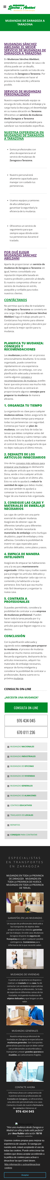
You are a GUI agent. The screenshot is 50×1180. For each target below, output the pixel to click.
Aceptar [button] (25, 1175)
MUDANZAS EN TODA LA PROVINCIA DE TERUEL (25, 886)
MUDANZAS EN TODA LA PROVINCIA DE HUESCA (24, 880)
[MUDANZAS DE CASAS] (25, 968)
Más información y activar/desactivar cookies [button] (22, 1166)
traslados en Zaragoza (17, 1099)
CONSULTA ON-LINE (26, 707)
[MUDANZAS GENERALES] (25, 1024)
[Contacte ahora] (25, 1080)
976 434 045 (26, 720)
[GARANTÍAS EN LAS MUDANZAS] (25, 911)
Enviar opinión (24, 1136)
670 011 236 (26, 732)
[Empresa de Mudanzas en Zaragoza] (23, 11)
